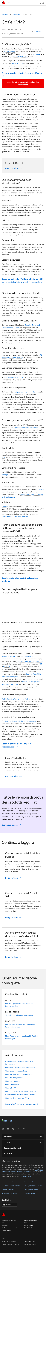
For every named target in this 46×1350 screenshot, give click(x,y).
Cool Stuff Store (29, 1228)
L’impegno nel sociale (31, 1190)
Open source (16, 14)
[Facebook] (13, 1129)
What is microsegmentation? (16, 1071)
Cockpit (41, 489)
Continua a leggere (13, 168)
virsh (3, 457)
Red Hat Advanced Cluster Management (20, 721)
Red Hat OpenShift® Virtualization (15, 517)
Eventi (3, 1223)
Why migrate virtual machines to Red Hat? (21, 1091)
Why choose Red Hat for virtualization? (20, 1067)
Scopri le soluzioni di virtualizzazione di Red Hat (22, 73)
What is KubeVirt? (12, 1084)
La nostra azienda (7, 1182)
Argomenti (5, 14)
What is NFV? (10, 1088)
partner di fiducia (8, 656)
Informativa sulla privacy (9, 1241)
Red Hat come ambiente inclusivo (11, 1228)
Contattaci (5, 1225)
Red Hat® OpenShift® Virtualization (29, 661)
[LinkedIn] (3, 1129)
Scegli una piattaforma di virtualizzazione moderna (20, 579)
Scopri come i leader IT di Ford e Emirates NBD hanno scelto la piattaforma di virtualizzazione (22, 280)
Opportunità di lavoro (30, 1220)
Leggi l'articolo (11, 878)
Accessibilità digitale (30, 1244)
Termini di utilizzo (29, 1241)
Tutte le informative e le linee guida (10, 1245)
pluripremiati (27, 1176)
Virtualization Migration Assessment (19, 1015)
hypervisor (37, 54)
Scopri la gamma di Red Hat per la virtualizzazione (16, 745)
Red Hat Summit (6, 1230)
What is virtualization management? (19, 1074)
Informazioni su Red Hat (9, 1220)
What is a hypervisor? (13, 1081)
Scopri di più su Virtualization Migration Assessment (23, 83)
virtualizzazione (9, 51)
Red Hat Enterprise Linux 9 (14, 377)
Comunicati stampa (30, 1182)
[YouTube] (8, 1129)
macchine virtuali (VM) (19, 56)
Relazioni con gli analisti (9, 1194)
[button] (37, 31)
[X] (18, 1129)
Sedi (25, 1223)
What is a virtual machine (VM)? (17, 1098)
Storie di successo (8, 1190)
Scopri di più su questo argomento (20, 1104)
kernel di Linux (17, 63)
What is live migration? (13, 1078)
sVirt (17, 327)
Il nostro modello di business (11, 1186)
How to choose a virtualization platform (20, 1095)
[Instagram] (23, 1129)
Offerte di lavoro (29, 1194)
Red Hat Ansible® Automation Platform (17, 699)
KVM (40, 664)
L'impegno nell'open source (33, 1186)
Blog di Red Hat (28, 1225)
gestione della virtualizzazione (26, 427)
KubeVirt (5, 506)
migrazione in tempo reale (25, 392)
